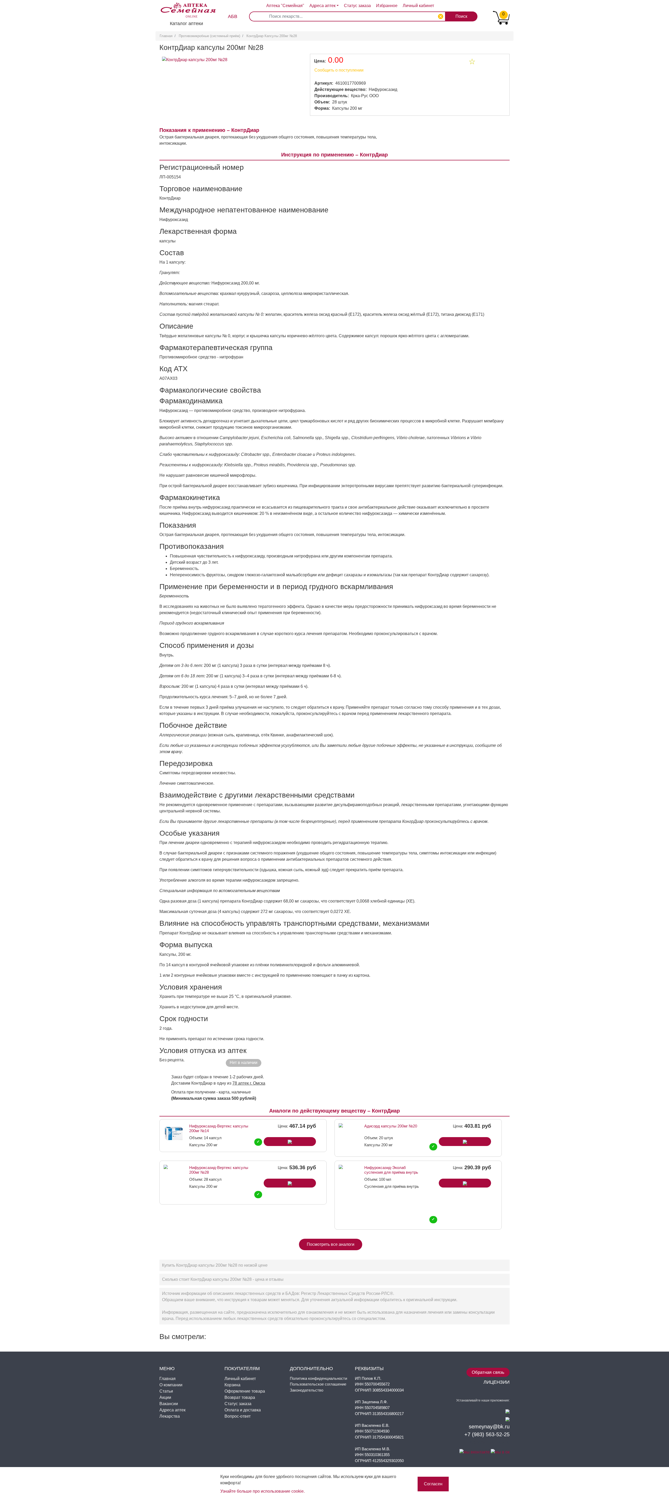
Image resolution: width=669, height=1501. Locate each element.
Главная (166, 36)
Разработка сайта (488, 1442)
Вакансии (168, 1403)
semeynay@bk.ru (489, 1426)
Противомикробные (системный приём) (209, 36)
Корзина (232, 1385)
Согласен (433, 1484)
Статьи (166, 1391)
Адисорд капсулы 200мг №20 (390, 1126)
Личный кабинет (240, 1378)
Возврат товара (239, 1397)
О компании (170, 1385)
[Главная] (185, 6)
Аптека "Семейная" (285, 5)
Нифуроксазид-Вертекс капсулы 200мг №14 (218, 1128)
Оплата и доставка (242, 1410)
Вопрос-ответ (237, 1416)
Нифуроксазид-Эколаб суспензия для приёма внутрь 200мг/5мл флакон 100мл (391, 1169)
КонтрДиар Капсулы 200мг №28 (271, 36)
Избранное (386, 5)
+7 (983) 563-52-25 (487, 1434)
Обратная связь (488, 1372)
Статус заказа (357, 5)
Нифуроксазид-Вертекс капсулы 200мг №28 (218, 1169)
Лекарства (169, 1416)
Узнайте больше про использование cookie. (262, 1491)
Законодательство (306, 1390)
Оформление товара (244, 1391)
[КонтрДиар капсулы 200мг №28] (194, 59)
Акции (165, 1397)
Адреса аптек (322, 5)
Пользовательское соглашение (318, 1384)
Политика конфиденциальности (318, 1378)
